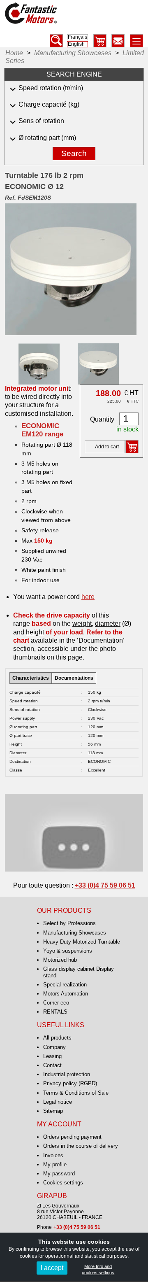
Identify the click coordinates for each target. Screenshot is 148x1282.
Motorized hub (60, 960)
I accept (52, 1267)
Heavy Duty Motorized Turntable (81, 942)
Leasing (52, 1056)
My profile (55, 1164)
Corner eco (56, 1003)
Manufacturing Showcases (74, 933)
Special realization (65, 984)
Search (74, 153)
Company (54, 1047)
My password (59, 1173)
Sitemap (53, 1111)
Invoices (53, 1155)
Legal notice (57, 1102)
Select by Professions (69, 923)
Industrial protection (66, 1074)
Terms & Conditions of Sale (76, 1093)
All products (57, 1038)
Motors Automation (65, 994)
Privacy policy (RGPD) (70, 1083)
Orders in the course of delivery (80, 1146)
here (88, 596)
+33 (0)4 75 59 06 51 (105, 885)
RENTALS (55, 1012)
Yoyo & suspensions (67, 951)
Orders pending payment (72, 1137)
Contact (52, 1065)
